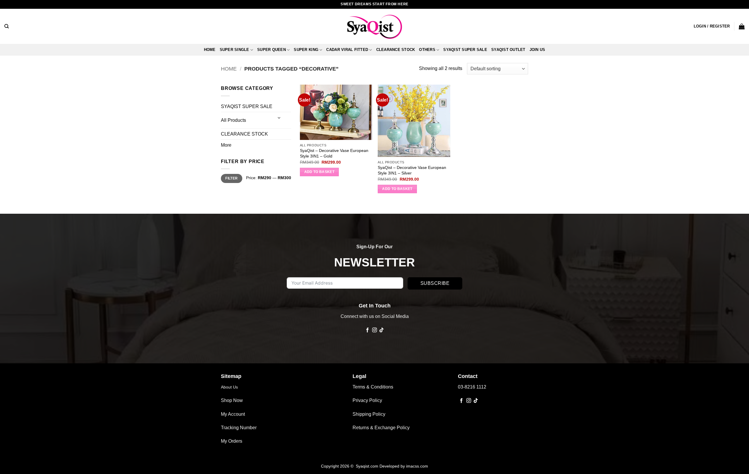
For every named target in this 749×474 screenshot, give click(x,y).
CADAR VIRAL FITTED (347, 49)
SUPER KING (306, 49)
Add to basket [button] (319, 172)
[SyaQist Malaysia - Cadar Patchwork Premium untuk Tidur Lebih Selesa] (374, 26)
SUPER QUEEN (271, 49)
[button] (712, 26)
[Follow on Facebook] (367, 330)
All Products (233, 120)
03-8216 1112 (472, 386)
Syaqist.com (367, 466)
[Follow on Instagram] (374, 330)
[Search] (6, 26)
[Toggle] (279, 118)
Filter (231, 178)
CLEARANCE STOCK (395, 49)
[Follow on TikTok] (381, 330)
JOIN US (537, 49)
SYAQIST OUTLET (508, 49)
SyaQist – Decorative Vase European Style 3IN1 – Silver (412, 170)
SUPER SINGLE (234, 49)
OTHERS (427, 49)
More (226, 145)
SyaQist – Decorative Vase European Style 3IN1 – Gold (334, 153)
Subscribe (434, 283)
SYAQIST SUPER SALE (465, 49)
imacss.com (417, 466)
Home (210, 49)
